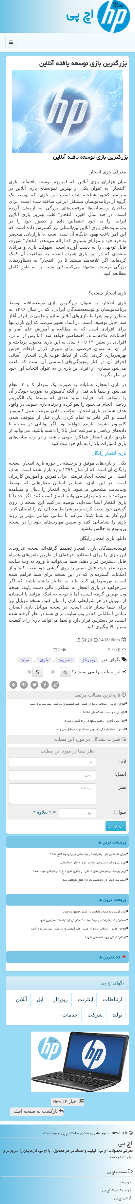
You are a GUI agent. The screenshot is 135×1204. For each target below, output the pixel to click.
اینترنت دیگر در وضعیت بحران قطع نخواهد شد (94, 879)
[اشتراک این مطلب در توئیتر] (34, 684)
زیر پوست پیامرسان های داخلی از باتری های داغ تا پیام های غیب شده (79, 871)
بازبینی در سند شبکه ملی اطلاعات (103, 712)
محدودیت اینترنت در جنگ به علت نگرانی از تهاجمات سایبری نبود (82, 920)
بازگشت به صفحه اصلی (35, 1111)
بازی (44, 659)
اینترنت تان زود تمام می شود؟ (105, 937)
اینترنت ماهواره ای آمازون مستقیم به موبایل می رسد (90, 729)
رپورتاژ (88, 659)
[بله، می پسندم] (65, 672)
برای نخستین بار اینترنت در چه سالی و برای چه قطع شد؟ (88, 854)
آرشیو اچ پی (122, 1198)
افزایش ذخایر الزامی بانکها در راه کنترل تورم (95, 720)
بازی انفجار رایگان (108, 453)
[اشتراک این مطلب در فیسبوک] (44, 684)
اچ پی (80, 13)
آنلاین (21, 999)
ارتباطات (112, 999)
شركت (95, 1015)
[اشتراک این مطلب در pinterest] (24, 684)
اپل (40, 999)
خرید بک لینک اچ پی (116, 1190)
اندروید (65, 659)
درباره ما (125, 1181)
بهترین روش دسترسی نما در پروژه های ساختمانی (93, 862)
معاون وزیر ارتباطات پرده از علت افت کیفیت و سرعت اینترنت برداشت (77, 703)
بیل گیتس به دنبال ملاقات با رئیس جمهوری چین (94, 911)
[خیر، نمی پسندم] (37, 672)
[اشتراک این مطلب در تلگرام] (55, 684)
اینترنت (85, 999)
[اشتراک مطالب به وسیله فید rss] (13, 684)
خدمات (70, 1015)
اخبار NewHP (66, 1101)
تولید (25, 659)
